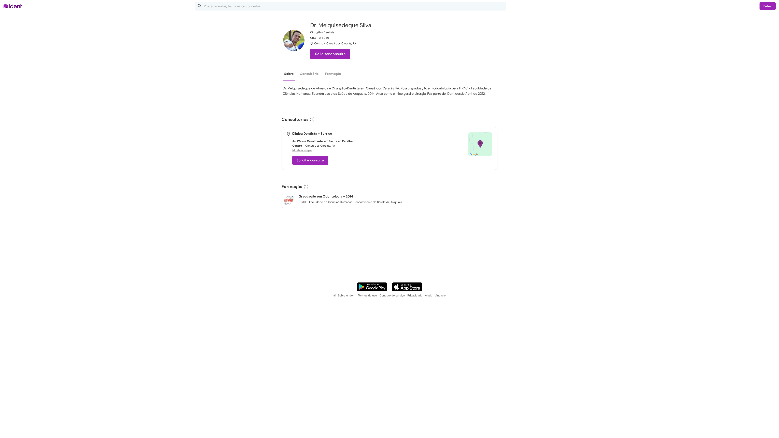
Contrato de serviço (392, 295)
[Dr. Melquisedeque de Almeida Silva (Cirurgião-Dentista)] (293, 40)
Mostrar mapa (302, 150)
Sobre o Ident (346, 295)
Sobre (289, 74)
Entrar (767, 6)
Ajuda (428, 295)
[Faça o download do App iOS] (407, 286)
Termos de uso (367, 295)
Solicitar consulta (330, 54)
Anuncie (440, 295)
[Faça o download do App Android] (372, 286)
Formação (333, 74)
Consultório (309, 74)
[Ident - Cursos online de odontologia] (14, 6)
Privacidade (414, 295)
